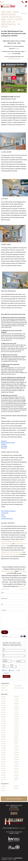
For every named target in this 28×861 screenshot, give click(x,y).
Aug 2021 (3, 737)
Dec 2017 (3, 779)
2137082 (17, 48)
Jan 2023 (16, 721)
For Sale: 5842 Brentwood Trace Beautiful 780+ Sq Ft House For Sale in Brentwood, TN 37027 (12, 19)
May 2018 (16, 772)
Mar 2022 (16, 730)
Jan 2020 (3, 757)
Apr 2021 (3, 741)
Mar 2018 (16, 775)
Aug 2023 (16, 716)
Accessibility (4, 859)
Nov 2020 (16, 745)
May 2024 (16, 707)
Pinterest (16, 788)
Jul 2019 (3, 763)
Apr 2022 (3, 730)
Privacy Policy (21, 828)
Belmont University (18, 552)
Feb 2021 (3, 743)
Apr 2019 (16, 766)
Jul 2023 (3, 719)
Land (18, 670)
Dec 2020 (3, 745)
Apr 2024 (3, 710)
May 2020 (16, 752)
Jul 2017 (16, 779)
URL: (2, 604)
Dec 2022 (3, 723)
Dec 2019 (16, 757)
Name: (2, 592)
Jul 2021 (16, 737)
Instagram (3, 785)
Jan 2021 (16, 743)
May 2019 (3, 766)
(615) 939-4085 (15, 808)
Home (5, 670)
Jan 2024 (16, 712)
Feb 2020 (16, 754)
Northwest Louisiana (19, 688)
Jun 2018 (3, 772)
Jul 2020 (16, 750)
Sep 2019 (3, 761)
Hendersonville (4, 685)
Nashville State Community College (10, 554)
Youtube (3, 790)
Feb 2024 (3, 712)
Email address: (4, 598)
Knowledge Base (18, 685)
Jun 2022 (3, 728)
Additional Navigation (14, 799)
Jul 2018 (16, 770)
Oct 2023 (16, 714)
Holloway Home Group (8, 571)
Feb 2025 (16, 703)
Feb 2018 (3, 777)
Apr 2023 (16, 719)
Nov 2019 (3, 759)
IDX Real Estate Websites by (7, 858)
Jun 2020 (3, 752)
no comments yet (23, 588)
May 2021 (16, 739)
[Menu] (26, 6)
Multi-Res (6, 673)
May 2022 (16, 728)
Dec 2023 (3, 714)
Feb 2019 (16, 768)
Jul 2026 (3, 696)
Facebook (16, 785)
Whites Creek (4, 690)
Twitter (3, 788)
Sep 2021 (16, 734)
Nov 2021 (3, 734)
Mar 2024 (16, 710)
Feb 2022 (3, 732)
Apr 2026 (3, 698)
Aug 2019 (16, 761)
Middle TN (7, 588)
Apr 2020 (3, 754)
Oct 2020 (3, 748)
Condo (12, 670)
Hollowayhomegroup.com (14, 58)
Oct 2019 (16, 759)
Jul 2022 (16, 725)
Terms (9, 859)
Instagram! (22, 586)
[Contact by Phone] (23, 1)
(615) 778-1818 (15, 810)
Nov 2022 (16, 723)
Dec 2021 (16, 732)
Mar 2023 (3, 721)
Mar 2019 (3, 768)
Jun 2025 (16, 701)
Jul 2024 (16, 705)
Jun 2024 (3, 707)
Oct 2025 (16, 698)
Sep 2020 (16, 748)
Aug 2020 (3, 750)
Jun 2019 (16, 763)
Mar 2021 (16, 741)
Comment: (3, 610)
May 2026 (16, 696)
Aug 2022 (3, 725)
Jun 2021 (3, 739)
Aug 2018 (3, 770)
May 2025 (3, 703)
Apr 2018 (3, 775)
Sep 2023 (3, 716)
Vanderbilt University (6, 552)
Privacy (14, 859)
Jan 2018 (16, 777)
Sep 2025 (3, 701)
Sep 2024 (3, 705)
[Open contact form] (26, 1)
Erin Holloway (23, 571)
